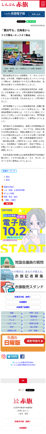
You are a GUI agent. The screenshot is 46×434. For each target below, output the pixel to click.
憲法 (8, 177)
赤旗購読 (23, 302)
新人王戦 (33, 327)
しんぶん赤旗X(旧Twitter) (24, 362)
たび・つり (11, 323)
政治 (8, 180)
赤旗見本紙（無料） (23, 297)
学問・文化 (33, 313)
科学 (12, 327)
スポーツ (33, 320)
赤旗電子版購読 (23, 307)
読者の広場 (33, 323)
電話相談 (33, 316)
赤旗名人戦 (11, 331)
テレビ (12, 320)
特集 (12, 313)
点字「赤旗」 (34, 331)
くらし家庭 (11, 316)
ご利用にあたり (22, 411)
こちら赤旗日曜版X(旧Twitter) (23, 365)
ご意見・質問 (23, 414)
